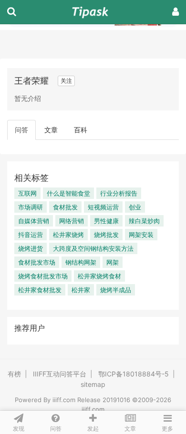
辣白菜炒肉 (144, 221)
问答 (21, 130)
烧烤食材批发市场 (43, 276)
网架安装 (141, 234)
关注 (66, 80)
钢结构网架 (80, 262)
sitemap (93, 384)
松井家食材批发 (40, 290)
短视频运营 (103, 207)
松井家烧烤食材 (99, 276)
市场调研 (30, 207)
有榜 (14, 374)
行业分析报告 (118, 193)
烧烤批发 (106, 234)
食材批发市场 (36, 262)
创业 (135, 207)
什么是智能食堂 (68, 193)
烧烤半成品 (115, 290)
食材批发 (65, 207)
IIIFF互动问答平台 (59, 374)
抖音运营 (30, 234)
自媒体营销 (33, 221)
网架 (112, 262)
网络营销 (71, 221)
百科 (80, 130)
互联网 (27, 193)
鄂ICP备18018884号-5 (133, 374)
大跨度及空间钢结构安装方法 (93, 248)
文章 (51, 130)
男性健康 (106, 221)
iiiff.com (63, 400)
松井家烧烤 (68, 234)
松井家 (81, 290)
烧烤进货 (30, 248)
